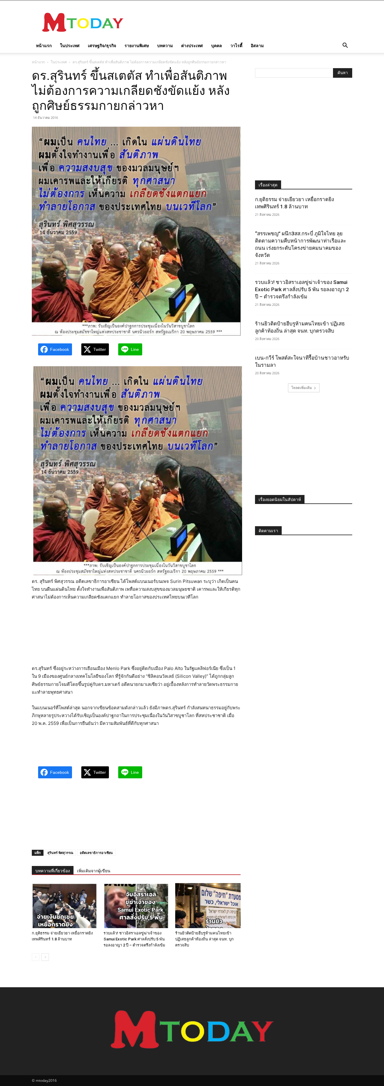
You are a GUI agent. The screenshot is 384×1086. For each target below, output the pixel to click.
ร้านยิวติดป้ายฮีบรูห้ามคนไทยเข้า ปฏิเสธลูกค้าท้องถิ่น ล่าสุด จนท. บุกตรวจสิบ (204, 939)
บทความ (165, 45)
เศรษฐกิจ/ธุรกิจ (102, 45)
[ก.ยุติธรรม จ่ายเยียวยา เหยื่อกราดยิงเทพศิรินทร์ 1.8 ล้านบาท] (64, 905)
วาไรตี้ (236, 45)
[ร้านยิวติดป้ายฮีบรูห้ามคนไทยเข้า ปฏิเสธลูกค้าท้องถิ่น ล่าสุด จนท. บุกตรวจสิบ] (208, 905)
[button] (345, 46)
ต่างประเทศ (192, 45)
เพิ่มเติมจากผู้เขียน (93, 870)
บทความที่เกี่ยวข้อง (52, 870)
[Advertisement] (243, 22)
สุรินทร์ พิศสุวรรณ (60, 852)
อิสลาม (257, 45)
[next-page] (45, 957)
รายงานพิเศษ (136, 45)
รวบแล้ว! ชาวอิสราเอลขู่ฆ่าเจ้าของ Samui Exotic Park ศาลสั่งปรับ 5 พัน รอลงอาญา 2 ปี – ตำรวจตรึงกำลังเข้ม (134, 939)
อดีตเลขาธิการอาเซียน (96, 852)
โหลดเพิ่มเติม (301, 387)
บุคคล (216, 45)
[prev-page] (35, 957)
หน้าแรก (44, 45)
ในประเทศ (70, 45)
